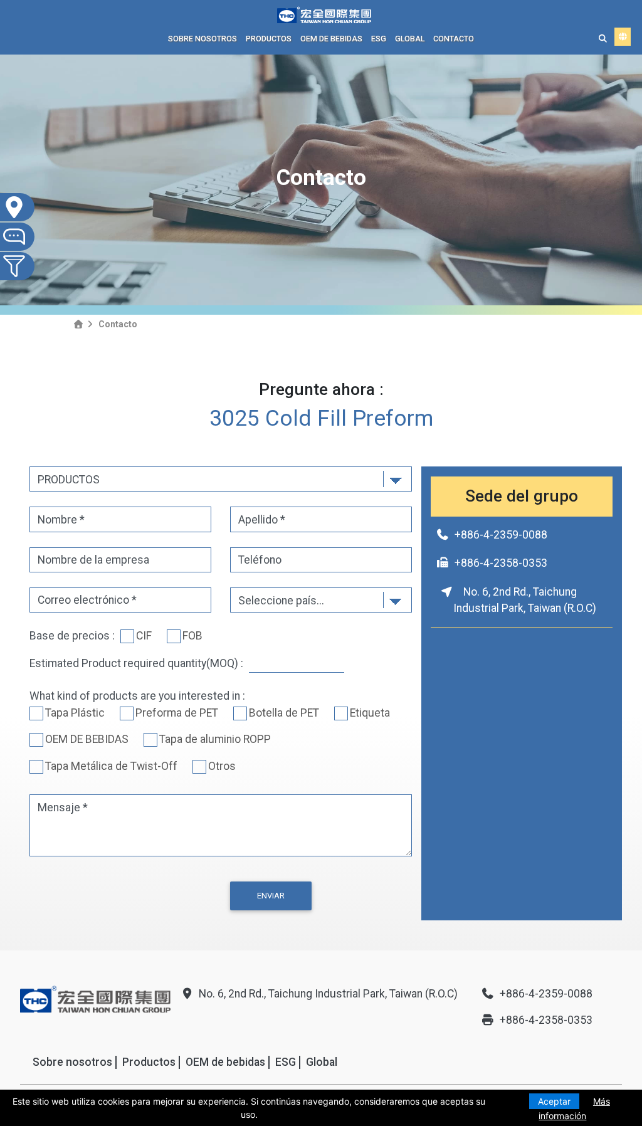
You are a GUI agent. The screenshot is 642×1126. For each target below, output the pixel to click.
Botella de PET (284, 713)
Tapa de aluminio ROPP (215, 739)
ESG (378, 38)
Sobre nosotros (202, 38)
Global (409, 38)
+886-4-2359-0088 (501, 535)
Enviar (271, 895)
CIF (144, 635)
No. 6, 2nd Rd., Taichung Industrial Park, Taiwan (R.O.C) (328, 993)
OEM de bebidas (331, 38)
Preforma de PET (176, 713)
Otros (222, 766)
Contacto (453, 38)
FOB (192, 635)
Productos (269, 38)
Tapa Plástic (75, 713)
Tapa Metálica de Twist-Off (111, 766)
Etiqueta (370, 713)
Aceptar (554, 1101)
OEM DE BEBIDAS (87, 739)
